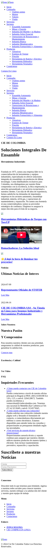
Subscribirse (7, 470)
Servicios (10, 22)
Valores (15, 17)
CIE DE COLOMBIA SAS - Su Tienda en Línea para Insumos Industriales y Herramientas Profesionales (23, 310)
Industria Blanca (19, 41)
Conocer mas (6, 352)
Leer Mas (5, 295)
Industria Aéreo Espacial (22, 34)
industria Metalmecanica (22, 44)
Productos (11, 49)
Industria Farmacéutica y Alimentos (27, 46)
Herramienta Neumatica (22, 64)
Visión (15, 19)
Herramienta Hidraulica (22, 61)
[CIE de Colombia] (4, 2)
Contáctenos (12, 66)
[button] (23, 411)
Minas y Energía (19, 29)
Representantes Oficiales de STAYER (21, 289)
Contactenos (12, 516)
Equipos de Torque (20, 54)
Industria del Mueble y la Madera (26, 32)
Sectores (10, 24)
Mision (15, 14)
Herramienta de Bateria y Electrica (27, 59)
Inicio (9, 7)
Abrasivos (16, 51)
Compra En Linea (8, 71)
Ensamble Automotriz (21, 27)
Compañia (11, 9)
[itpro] (4, 539)
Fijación (15, 56)
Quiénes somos (18, 12)
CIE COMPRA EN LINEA (19, 530)
